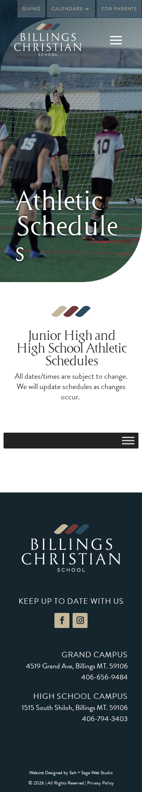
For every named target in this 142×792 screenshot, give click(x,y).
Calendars (67, 8)
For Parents (119, 8)
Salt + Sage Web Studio (91, 772)
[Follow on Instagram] (80, 620)
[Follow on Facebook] (61, 620)
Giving (31, 8)
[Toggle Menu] (128, 440)
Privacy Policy (100, 782)
